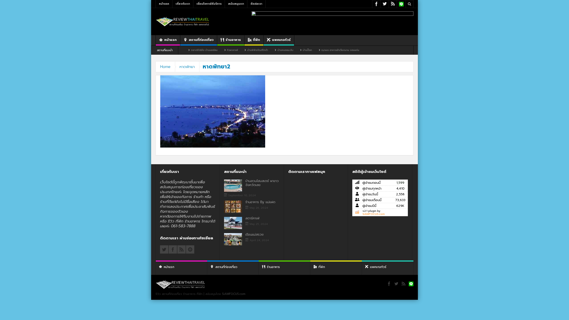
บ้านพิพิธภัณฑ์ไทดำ (245, 50)
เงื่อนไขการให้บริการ (209, 4)
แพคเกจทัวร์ (281, 39)
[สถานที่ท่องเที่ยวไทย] (183, 21)
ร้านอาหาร (233, 39)
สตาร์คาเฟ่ (252, 218)
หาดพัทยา (187, 67)
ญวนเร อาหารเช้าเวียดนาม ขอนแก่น (328, 50)
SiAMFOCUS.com (374, 214)
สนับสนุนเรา (236, 4)
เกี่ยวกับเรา (183, 4)
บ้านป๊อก (295, 50)
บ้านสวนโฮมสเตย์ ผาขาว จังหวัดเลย (262, 183)
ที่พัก (256, 39)
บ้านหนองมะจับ (273, 50)
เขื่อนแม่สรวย (254, 234)
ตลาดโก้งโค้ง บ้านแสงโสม (191, 50)
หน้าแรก (164, 4)
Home (165, 67)
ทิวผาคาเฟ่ (219, 50)
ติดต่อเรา (256, 4)
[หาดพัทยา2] (212, 111)
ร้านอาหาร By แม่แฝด (260, 202)
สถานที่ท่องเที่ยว (201, 39)
